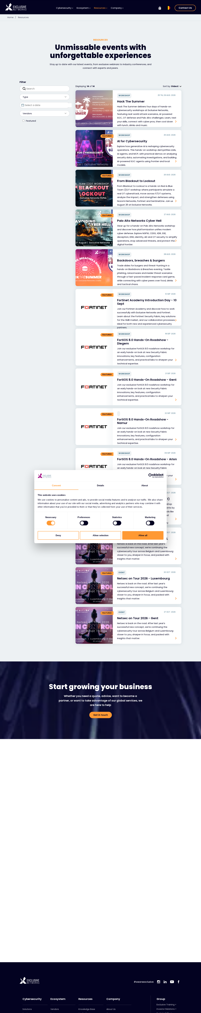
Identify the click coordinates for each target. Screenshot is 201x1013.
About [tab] (144, 485)
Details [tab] (100, 485)
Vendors (54, 1009)
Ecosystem (57, 999)
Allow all (142, 535)
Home (11, 17)
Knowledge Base (86, 1009)
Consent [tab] (56, 485)
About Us (111, 1009)
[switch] (84, 523)
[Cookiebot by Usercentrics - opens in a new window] (150, 475)
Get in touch (100, 715)
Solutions (27, 1009)
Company (113, 999)
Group (161, 999)
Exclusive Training (166, 1004)
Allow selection (100, 535)
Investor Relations (166, 1009)
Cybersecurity (32, 999)
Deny (58, 535)
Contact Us (185, 7)
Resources (23, 17)
